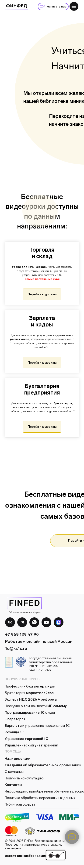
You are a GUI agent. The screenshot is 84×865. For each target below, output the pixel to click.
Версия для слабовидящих (26, 856)
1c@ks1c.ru (16, 648)
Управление (26, 739)
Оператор (15, 719)
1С (14, 732)
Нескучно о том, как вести (36, 706)
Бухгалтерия (29, 693)
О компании (14, 772)
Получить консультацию (24, 778)
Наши (17, 758)
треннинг (31, 745)
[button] (53, 6)
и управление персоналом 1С (37, 726)
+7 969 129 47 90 (22, 634)
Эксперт (31, 699)
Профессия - (30, 686)
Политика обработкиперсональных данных (40, 798)
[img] (74, 6)
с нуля (30, 712)
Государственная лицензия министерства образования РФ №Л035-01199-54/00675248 (51, 664)
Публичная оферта (20, 804)
